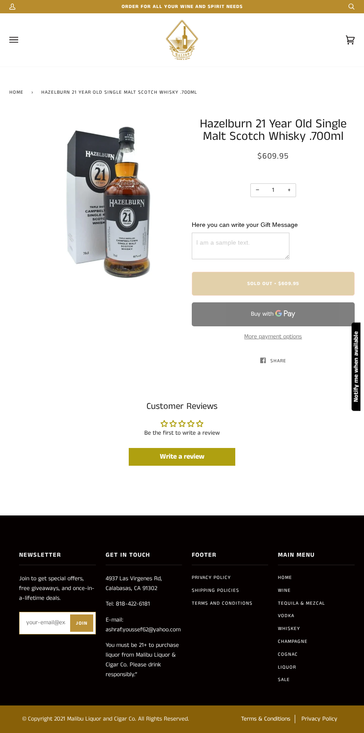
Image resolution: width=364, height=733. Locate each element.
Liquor (287, 667)
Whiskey (289, 628)
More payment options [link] (273, 337)
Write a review (182, 457)
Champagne (293, 641)
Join (81, 623)
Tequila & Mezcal (301, 603)
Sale (284, 679)
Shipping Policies (215, 590)
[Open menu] (22, 40)
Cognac (288, 654)
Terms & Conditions (265, 719)
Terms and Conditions (222, 603)
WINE (284, 590)
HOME (285, 577)
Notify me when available (356, 366)
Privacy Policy (211, 577)
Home (16, 92)
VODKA (286, 615)
